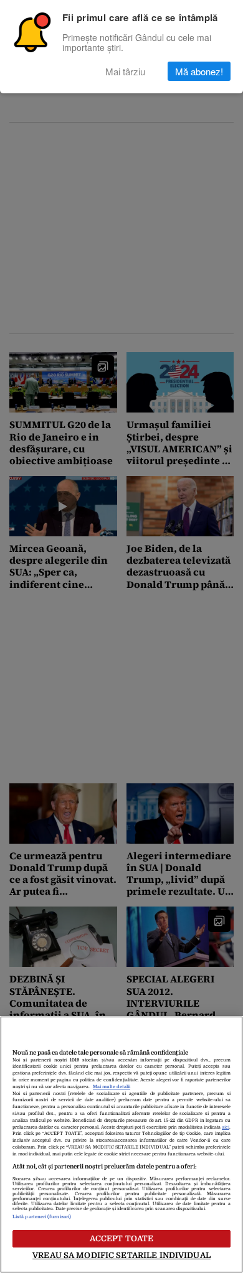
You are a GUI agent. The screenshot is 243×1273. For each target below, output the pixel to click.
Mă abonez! (199, 71)
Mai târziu (125, 71)
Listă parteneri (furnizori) (41, 1217)
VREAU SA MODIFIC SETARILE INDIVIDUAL (121, 1255)
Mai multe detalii (111, 1086)
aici (225, 1127)
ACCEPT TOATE (122, 1238)
